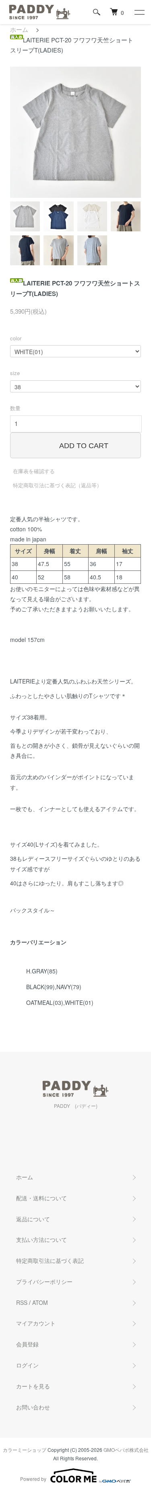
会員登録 (27, 1344)
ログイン (27, 1365)
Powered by (33, 1478)
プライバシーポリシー (44, 1281)
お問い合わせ (33, 1407)
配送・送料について (41, 1198)
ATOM (40, 1302)
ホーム (19, 29)
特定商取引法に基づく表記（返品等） (57, 485)
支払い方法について (41, 1239)
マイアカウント (36, 1323)
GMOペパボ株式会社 (126, 1449)
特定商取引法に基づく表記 (50, 1260)
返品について (33, 1219)
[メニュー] (139, 12)
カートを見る (33, 1386)
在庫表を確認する (34, 471)
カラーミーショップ (24, 1449)
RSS (21, 1302)
